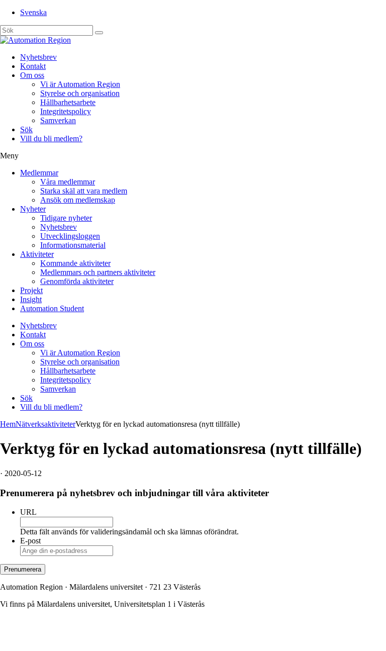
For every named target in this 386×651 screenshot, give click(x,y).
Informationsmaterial (73, 245)
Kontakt (33, 66)
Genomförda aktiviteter (77, 281)
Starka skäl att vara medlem (83, 191)
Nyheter (33, 209)
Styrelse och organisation (80, 93)
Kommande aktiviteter (75, 263)
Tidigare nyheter (66, 218)
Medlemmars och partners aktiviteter (97, 272)
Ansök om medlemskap (77, 200)
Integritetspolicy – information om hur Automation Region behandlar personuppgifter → (139, 638)
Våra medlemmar (67, 181)
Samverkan (58, 120)
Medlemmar (39, 172)
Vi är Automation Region (80, 84)
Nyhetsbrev (38, 57)
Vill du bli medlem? (51, 138)
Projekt (31, 290)
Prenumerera (22, 569)
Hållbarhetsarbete (67, 102)
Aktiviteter (37, 254)
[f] (99, 32)
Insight (31, 299)
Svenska (33, 12)
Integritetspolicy (65, 111)
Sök (26, 129)
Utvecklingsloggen (70, 236)
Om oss (32, 75)
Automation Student (52, 308)
